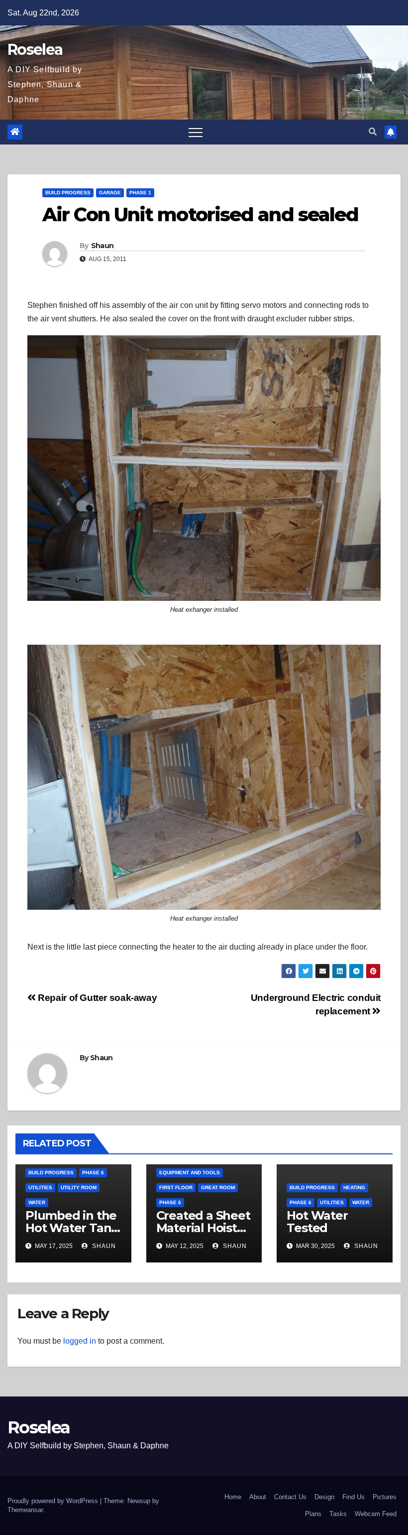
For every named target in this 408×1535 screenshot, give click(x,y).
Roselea (34, 49)
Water (36, 1202)
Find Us (353, 1497)
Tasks (338, 1514)
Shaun (102, 245)
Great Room (218, 1187)
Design (324, 1497)
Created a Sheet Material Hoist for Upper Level (203, 1228)
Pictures (385, 1497)
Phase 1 (140, 192)
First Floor (176, 1187)
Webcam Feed (376, 1514)
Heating (354, 1187)
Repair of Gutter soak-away (96, 997)
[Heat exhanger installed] (204, 468)
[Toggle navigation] (195, 132)
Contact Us (290, 1497)
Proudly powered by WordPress (53, 1501)
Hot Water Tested (317, 1221)
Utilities (40, 1187)
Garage (110, 192)
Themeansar (25, 1510)
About (257, 1497)
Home (232, 1497)
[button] (373, 132)
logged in (79, 1341)
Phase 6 (93, 1172)
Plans (313, 1514)
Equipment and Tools (189, 1172)
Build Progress (68, 192)
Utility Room (79, 1187)
